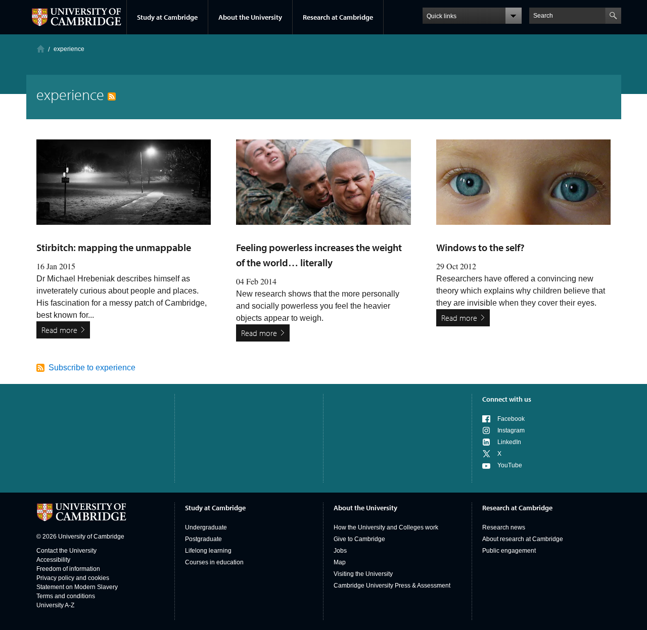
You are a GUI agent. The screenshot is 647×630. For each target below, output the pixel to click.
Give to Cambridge (359, 539)
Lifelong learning (208, 550)
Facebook (511, 418)
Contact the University (66, 550)
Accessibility (53, 559)
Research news (503, 527)
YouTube (509, 465)
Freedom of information (68, 568)
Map (340, 562)
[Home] (40, 48)
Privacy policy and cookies (72, 577)
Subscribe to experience (92, 367)
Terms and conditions (65, 596)
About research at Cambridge (522, 539)
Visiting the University (363, 573)
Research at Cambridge (338, 17)
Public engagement (509, 550)
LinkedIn (509, 442)
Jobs (340, 550)
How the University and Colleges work (386, 527)
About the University (250, 17)
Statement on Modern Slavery (77, 587)
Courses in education (214, 562)
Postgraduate (203, 539)
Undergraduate (206, 527)
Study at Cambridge (167, 17)
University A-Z (55, 605)
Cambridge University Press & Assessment (392, 585)
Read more (59, 330)
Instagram (511, 430)
